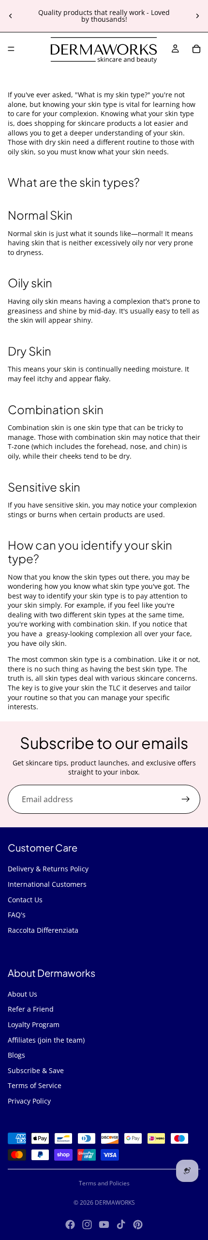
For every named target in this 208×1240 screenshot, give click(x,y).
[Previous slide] (10, 16)
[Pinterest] (138, 1224)
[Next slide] (197, 16)
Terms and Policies (104, 1183)
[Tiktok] (121, 1224)
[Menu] (11, 49)
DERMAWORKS (115, 1202)
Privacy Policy (29, 1101)
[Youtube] (104, 1224)
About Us (22, 994)
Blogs (16, 1055)
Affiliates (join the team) (46, 1040)
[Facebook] (70, 1224)
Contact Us (25, 899)
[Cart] (196, 49)
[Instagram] (87, 1224)
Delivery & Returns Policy (48, 868)
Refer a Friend (31, 1009)
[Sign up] (186, 799)
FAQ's (17, 914)
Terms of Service (34, 1085)
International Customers (47, 884)
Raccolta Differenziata (43, 930)
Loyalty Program (33, 1024)
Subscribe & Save (36, 1070)
